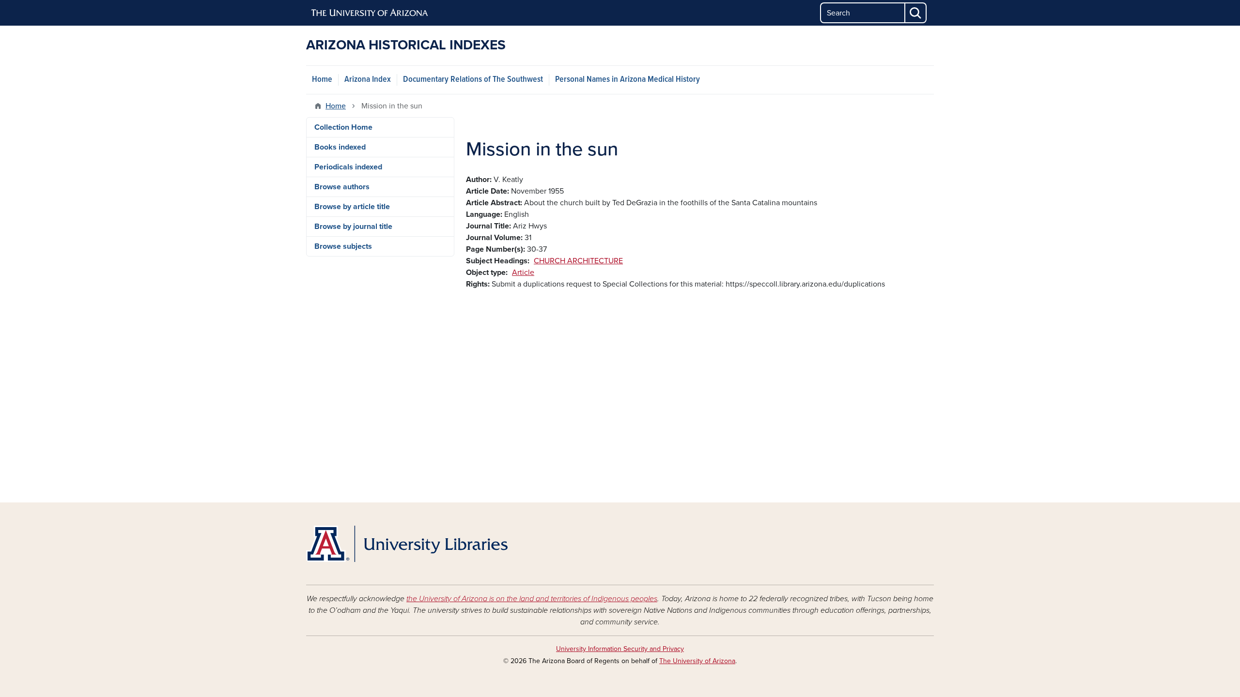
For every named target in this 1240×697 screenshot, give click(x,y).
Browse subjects (343, 246)
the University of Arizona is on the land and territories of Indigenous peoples (531, 599)
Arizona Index (367, 79)
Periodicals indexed (348, 167)
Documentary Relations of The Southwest (473, 79)
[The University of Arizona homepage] (370, 13)
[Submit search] (916, 12)
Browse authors (342, 187)
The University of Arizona (697, 661)
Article (523, 272)
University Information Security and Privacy (620, 649)
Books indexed (340, 147)
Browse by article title (352, 207)
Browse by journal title (353, 226)
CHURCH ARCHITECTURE (578, 261)
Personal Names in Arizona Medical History (627, 79)
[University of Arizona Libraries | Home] (407, 544)
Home (322, 79)
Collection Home (343, 127)
